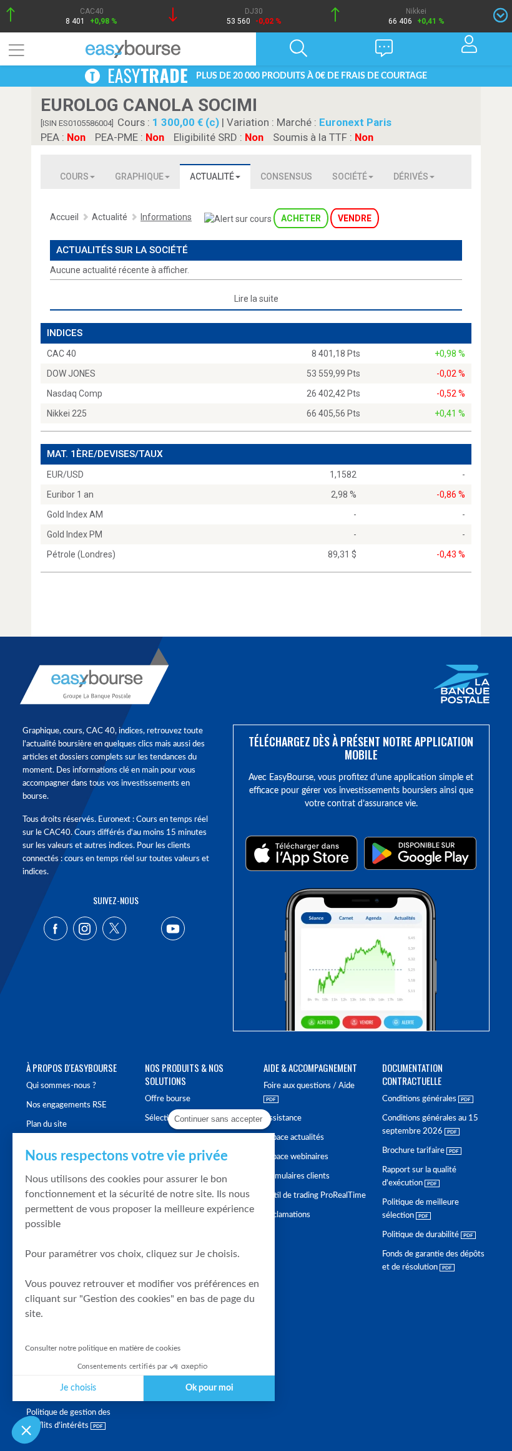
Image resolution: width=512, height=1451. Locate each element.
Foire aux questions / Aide (309, 1086)
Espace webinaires (295, 1157)
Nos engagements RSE (66, 1105)
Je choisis (78, 1388)
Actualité (212, 176)
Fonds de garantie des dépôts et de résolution (433, 1260)
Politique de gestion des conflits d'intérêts (68, 1419)
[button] (26, 1430)
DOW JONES (71, 373)
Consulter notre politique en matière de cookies (102, 1348)
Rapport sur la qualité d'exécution (419, 1176)
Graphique (139, 176)
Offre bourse (167, 1099)
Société (349, 176)
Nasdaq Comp (74, 393)
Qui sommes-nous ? (61, 1086)
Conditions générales (420, 1099)
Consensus (286, 176)
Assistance (282, 1118)
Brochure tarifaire (414, 1151)
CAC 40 (61, 354)
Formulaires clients (296, 1176)
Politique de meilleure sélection (420, 1209)
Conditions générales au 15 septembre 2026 (430, 1124)
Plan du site (46, 1125)
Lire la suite (256, 299)
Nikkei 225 (67, 413)
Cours (74, 176)
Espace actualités (293, 1138)
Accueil (64, 217)
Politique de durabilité (421, 1235)
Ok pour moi (209, 1388)
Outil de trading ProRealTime (314, 1196)
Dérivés (410, 176)
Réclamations (286, 1215)
